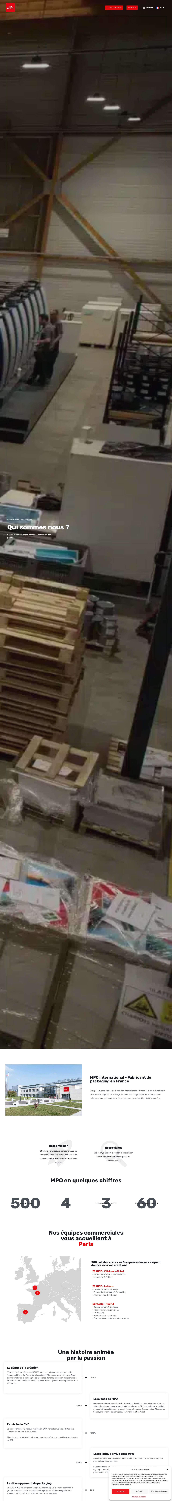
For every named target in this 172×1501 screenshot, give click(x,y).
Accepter (120, 1491)
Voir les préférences (159, 1491)
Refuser (139, 1491)
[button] (167, 1469)
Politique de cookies (139, 1496)
